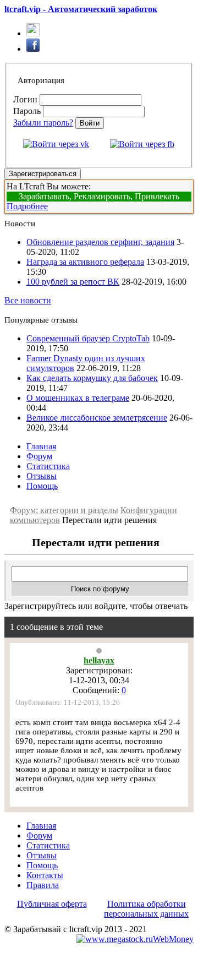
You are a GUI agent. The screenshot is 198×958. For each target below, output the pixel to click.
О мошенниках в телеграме (77, 397)
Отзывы (41, 476)
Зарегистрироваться (42, 174)
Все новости (27, 300)
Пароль (27, 111)
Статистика (48, 466)
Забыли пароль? (43, 122)
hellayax (99, 660)
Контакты (44, 875)
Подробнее (27, 206)
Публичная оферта (52, 903)
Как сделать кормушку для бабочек (92, 378)
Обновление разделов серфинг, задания (100, 242)
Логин (25, 99)
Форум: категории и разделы (64, 510)
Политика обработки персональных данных (146, 908)
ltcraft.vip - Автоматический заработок (80, 9)
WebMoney (173, 939)
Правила (42, 885)
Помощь (42, 486)
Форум (39, 456)
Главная (41, 446)
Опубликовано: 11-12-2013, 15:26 (67, 702)
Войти (90, 123)
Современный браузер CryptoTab (88, 338)
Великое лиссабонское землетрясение (96, 417)
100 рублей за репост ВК (72, 281)
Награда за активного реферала (85, 261)
